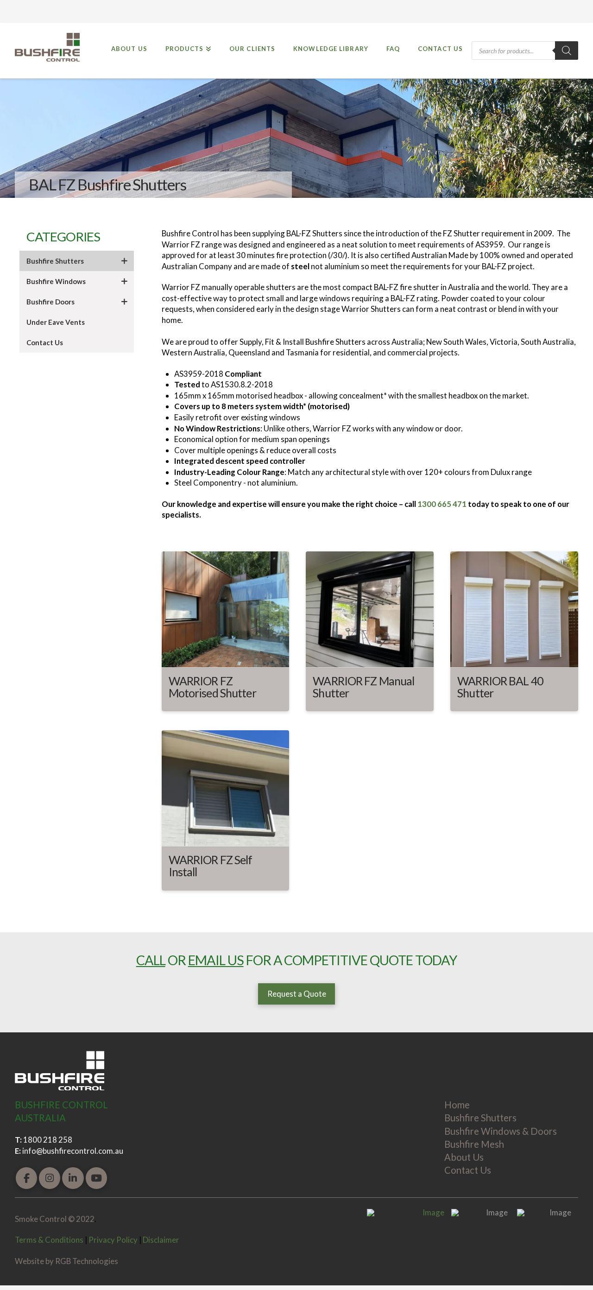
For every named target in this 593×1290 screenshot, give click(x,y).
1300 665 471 (442, 504)
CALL (150, 960)
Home (457, 1104)
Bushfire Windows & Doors (500, 1131)
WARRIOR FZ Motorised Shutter (212, 687)
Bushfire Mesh (474, 1144)
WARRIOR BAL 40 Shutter (500, 687)
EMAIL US (216, 960)
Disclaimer (161, 1240)
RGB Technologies (86, 1261)
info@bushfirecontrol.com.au (72, 1151)
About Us (464, 1157)
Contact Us (467, 1170)
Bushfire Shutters (480, 1117)
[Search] (566, 50)
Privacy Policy (113, 1240)
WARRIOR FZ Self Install (210, 866)
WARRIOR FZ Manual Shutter (363, 687)
